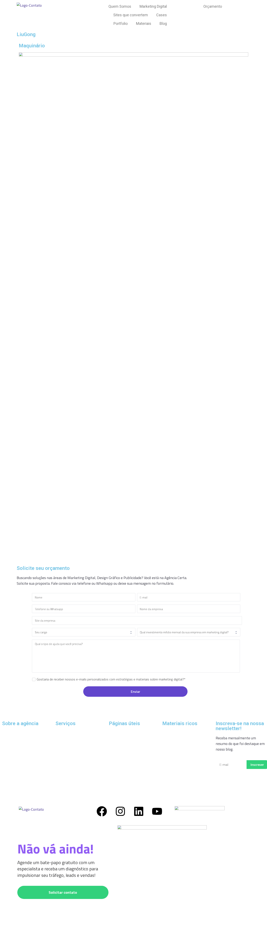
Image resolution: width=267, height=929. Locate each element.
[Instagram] (120, 811)
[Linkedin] (139, 811)
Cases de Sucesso (15, 742)
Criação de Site (67, 767)
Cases (161, 15)
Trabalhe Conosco (16, 785)
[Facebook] (102, 811)
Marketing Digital (153, 6)
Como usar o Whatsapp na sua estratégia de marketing (186, 783)
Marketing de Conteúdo (74, 778)
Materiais (143, 23)
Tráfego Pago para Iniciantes (131, 733)
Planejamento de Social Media (186, 733)
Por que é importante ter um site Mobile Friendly (131, 779)
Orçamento (212, 6)
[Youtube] (157, 811)
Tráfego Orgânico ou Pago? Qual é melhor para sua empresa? (130, 747)
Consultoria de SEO (70, 744)
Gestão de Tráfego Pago (74, 733)
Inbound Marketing (70, 755)
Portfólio (9, 753)
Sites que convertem (130, 15)
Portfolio (120, 23)
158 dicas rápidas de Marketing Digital (178, 744)
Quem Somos (119, 6)
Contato (8, 764)
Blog (163, 23)
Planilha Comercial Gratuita (184, 771)
